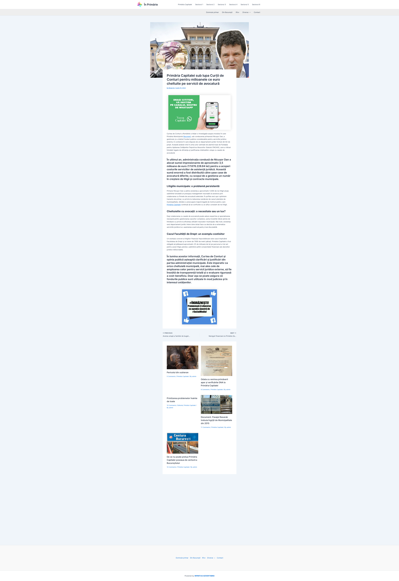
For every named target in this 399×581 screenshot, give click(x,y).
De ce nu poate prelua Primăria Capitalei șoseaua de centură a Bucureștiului (182, 460)
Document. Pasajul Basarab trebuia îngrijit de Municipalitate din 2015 (216, 420)
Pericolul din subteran (177, 372)
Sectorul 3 (222, 4)
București (187, 136)
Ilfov (237, 12)
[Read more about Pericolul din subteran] (182, 357)
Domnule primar (212, 12)
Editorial (180, 405)
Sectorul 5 (245, 4)
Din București (227, 12)
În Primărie (151, 4)
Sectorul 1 (199, 4)
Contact (257, 12)
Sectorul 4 (233, 4)
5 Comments (171, 376)
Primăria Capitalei (185, 4)
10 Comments (171, 405)
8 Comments (205, 389)
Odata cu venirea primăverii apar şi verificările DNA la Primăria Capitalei (214, 382)
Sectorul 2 (210, 4)
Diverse (245, 12)
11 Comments (205, 427)
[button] (249, 12)
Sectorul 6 (256, 4)
